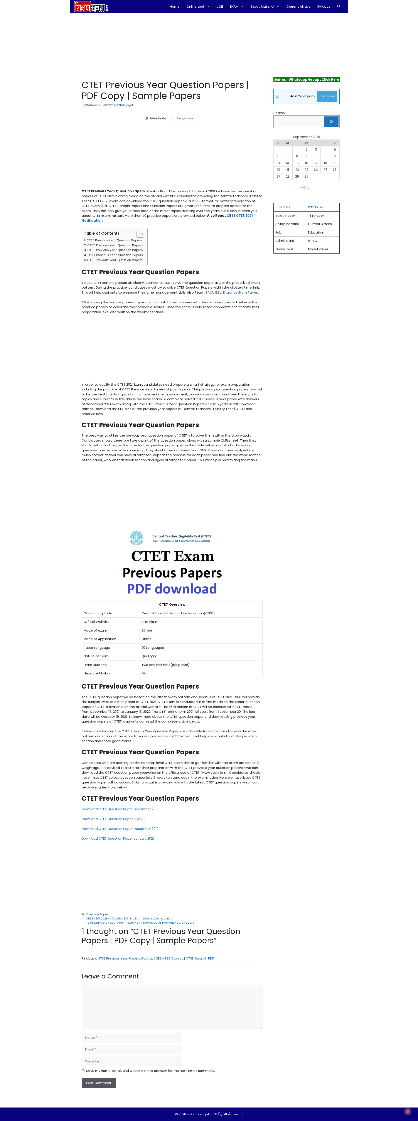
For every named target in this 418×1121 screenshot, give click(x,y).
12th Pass (315, 207)
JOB (220, 6)
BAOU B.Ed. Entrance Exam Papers (233, 292)
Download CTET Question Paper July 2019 (114, 819)
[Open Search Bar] (339, 6)
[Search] (331, 121)
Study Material (262, 6)
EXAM (234, 6)
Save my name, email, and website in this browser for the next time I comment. (150, 1070)
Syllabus (323, 6)
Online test (195, 6)
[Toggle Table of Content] (138, 234)
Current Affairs (298, 6)
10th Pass (282, 207)
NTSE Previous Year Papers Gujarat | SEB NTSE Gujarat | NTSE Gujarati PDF (156, 958)
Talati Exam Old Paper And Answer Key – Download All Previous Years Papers (140, 922)
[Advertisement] (167, 45)
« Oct (305, 187)
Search (279, 113)
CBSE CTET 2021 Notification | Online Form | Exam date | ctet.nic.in (130, 918)
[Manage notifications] (407, 1111)
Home (175, 6)
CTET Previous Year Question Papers (114, 240)
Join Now (327, 96)
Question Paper (97, 914)
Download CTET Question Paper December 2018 (120, 809)
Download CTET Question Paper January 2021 (118, 838)
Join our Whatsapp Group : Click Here (306, 79)
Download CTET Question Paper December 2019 (120, 828)
